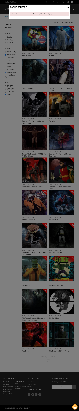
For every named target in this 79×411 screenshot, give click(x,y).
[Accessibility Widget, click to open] (75, 407)
